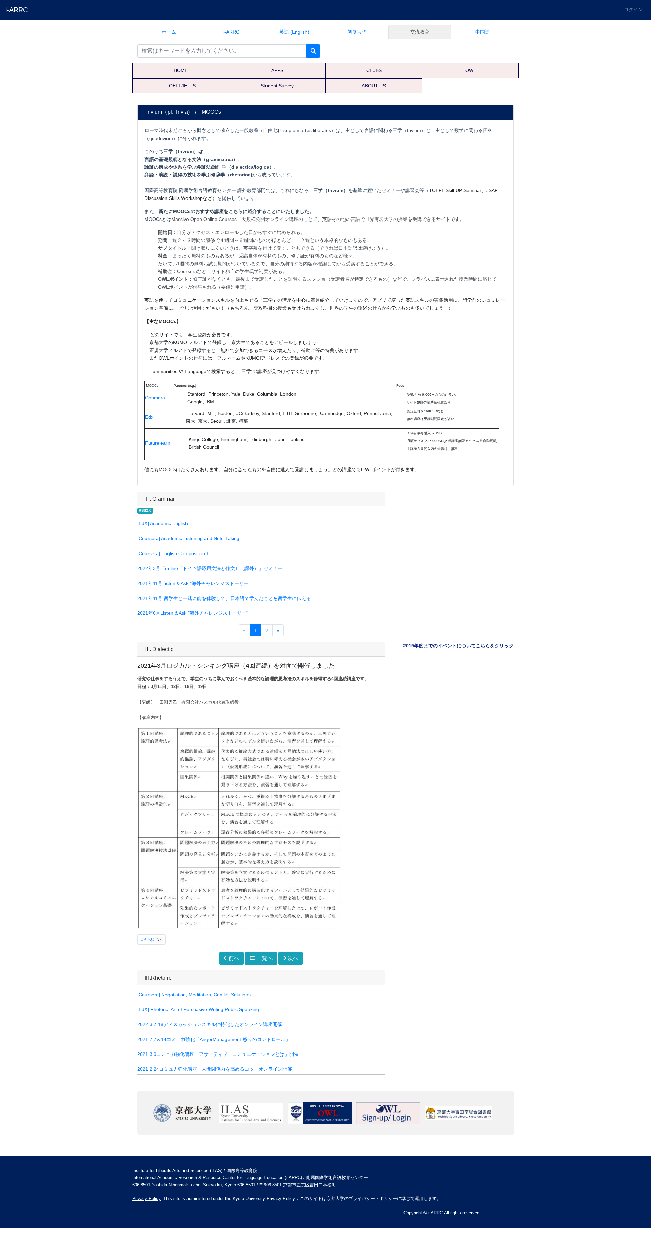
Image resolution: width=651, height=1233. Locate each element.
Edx (149, 417)
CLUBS (374, 70)
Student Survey (277, 85)
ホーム (169, 32)
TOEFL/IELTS (181, 85)
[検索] (313, 51)
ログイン (633, 9)
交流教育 (419, 32)
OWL (470, 70)
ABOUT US (374, 85)
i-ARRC (16, 10)
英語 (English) (294, 32)
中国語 (482, 32)
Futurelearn (157, 443)
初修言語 (357, 32)
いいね (150, 939)
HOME (181, 70)
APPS (277, 70)
